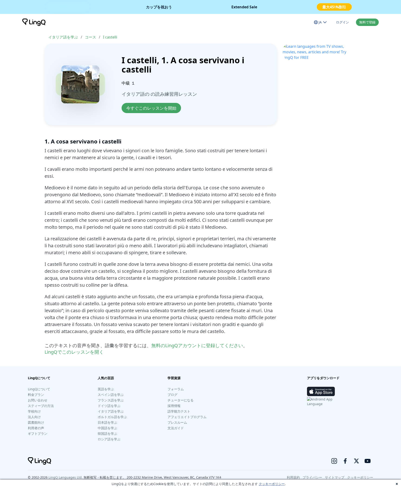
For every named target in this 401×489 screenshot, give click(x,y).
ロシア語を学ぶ (109, 439)
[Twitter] (356, 461)
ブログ (172, 394)
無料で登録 (367, 22)
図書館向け (36, 422)
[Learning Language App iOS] (321, 391)
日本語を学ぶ (107, 422)
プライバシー (312, 477)
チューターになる (181, 400)
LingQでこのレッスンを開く (74, 352)
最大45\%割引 (334, 7)
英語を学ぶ (106, 389)
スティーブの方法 (41, 405)
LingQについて (39, 389)
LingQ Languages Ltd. (66, 477)
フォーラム (176, 389)
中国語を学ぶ (107, 428)
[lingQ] (33, 22)
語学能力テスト (179, 411)
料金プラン (36, 394)
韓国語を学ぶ (107, 433)
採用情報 (174, 405)
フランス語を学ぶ (111, 400)
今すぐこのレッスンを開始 (151, 108)
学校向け (34, 411)
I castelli (110, 37)
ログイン (342, 22)
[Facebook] (345, 461)
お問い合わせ (37, 400)
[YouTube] (367, 461)
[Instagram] (334, 461)
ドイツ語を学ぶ (109, 405)
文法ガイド (176, 428)
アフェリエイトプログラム (187, 417)
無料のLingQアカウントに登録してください (197, 345)
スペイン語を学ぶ (111, 394)
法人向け (34, 417)
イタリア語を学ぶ (63, 37)
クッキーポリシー (272, 484)
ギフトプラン (37, 433)
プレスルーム (177, 422)
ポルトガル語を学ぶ (112, 417)
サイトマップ (334, 477)
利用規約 (293, 477)
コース (90, 37)
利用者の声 (36, 428)
